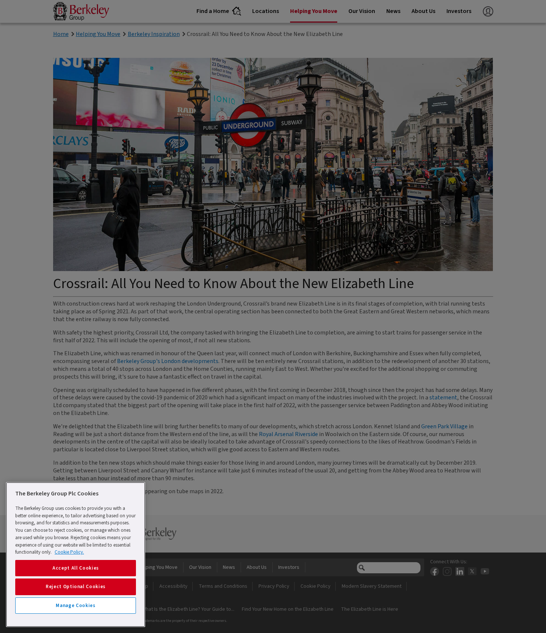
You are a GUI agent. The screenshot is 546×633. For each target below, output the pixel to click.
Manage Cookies (75, 605)
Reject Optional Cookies (75, 586)
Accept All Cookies (75, 568)
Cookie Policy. (69, 552)
